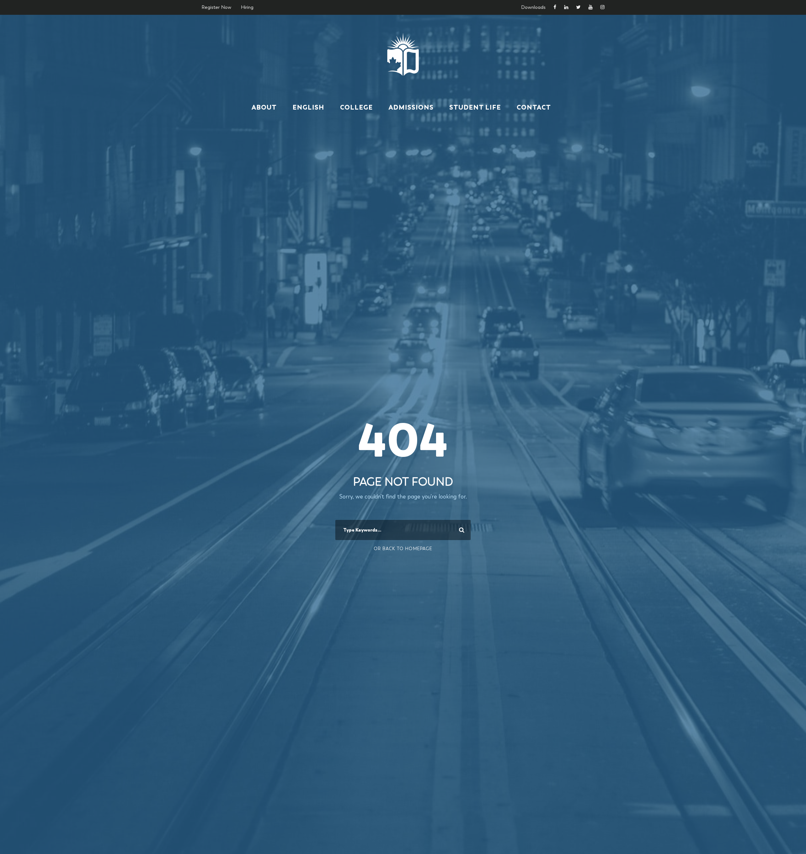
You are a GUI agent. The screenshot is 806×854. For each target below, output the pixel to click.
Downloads (533, 7)
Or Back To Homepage (403, 548)
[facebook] (554, 7)
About (264, 107)
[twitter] (578, 7)
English (308, 107)
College (356, 107)
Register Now (216, 7)
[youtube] (590, 7)
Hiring (247, 7)
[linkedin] (566, 7)
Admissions (411, 107)
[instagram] (602, 7)
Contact (534, 107)
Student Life (475, 107)
